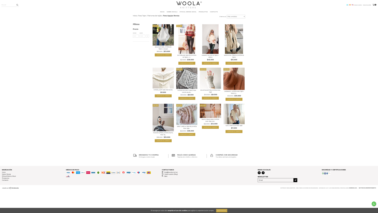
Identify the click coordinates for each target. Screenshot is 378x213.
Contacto (214, 12)
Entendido (221, 210)
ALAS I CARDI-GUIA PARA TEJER (234, 125)
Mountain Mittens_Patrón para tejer (210, 91)
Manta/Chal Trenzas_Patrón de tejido (234, 56)
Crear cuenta (358, 5)
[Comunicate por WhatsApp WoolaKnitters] (374, 204)
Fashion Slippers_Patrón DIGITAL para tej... (163, 134)
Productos (203, 12)
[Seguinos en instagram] (259, 172)
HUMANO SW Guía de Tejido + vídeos (210, 56)
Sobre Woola (172, 12)
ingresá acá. (353, 188)
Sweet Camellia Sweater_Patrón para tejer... (187, 127)
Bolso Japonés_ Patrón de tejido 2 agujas (163, 48)
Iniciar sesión (367, 5)
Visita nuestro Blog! (171, 174)
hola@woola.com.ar (171, 172)
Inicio (162, 12)
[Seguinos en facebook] (263, 172)
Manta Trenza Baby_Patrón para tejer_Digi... (210, 120)
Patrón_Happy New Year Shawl (163, 90)
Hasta (141, 33)
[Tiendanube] (10, 188)
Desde (134, 33)
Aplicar (147, 36)
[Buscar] (17, 5)
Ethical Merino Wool (188, 12)
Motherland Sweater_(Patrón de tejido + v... (186, 56)
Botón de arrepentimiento (367, 188)
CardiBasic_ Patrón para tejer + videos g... (234, 92)
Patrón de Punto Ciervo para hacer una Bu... (187, 91)
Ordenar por (222, 16)
